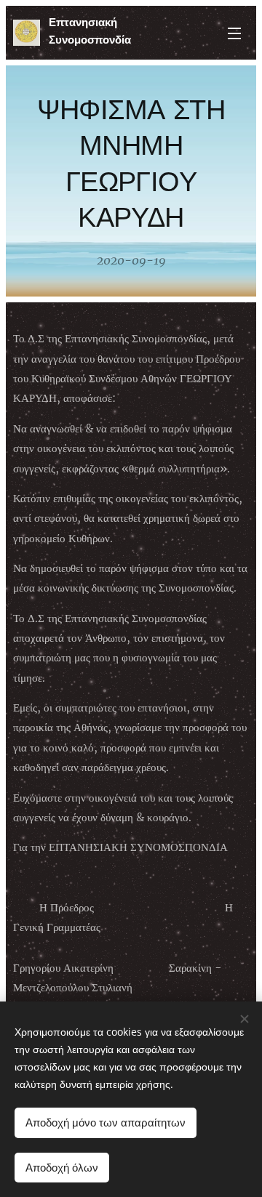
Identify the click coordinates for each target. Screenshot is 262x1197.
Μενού (234, 32)
